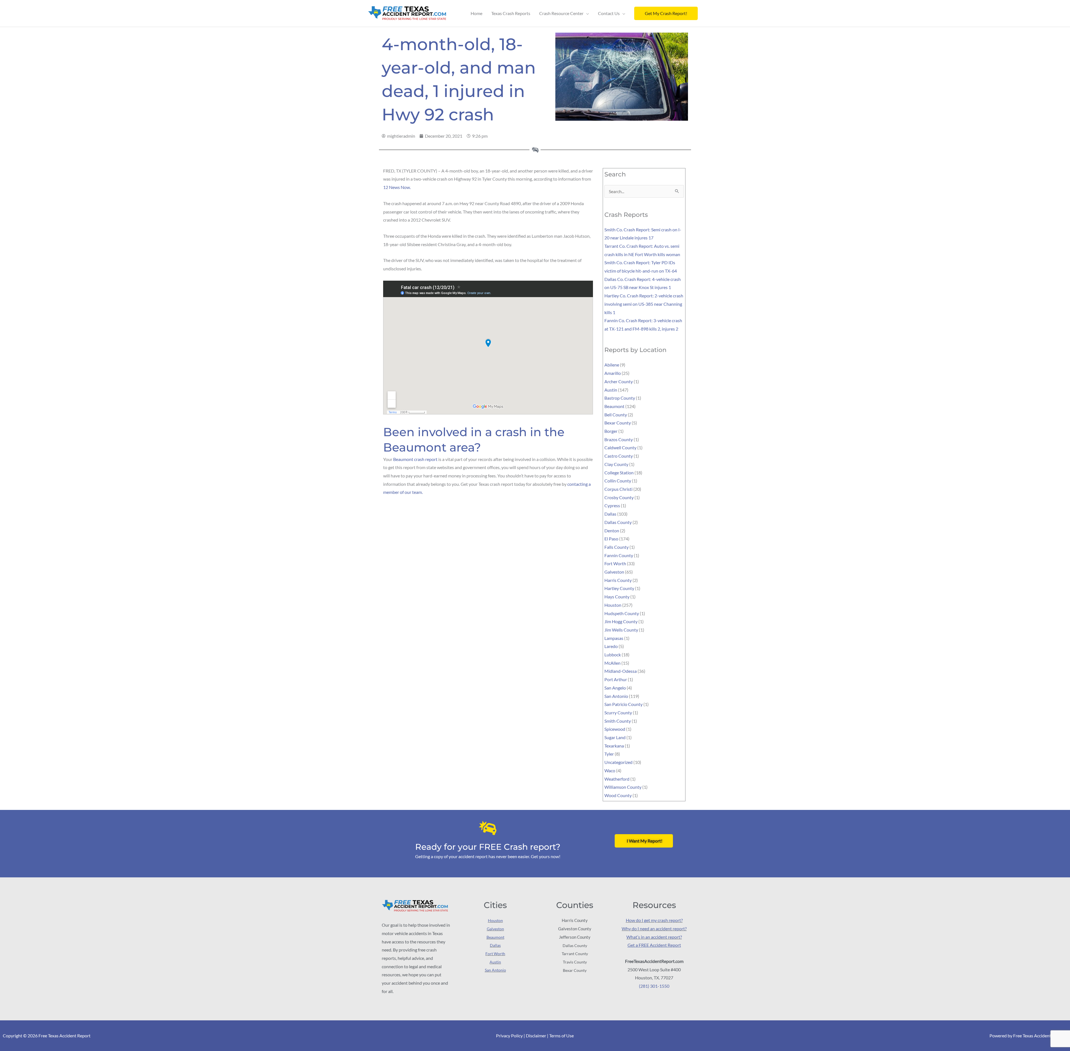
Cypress (612, 505)
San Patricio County (623, 704)
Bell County (615, 414)
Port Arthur (615, 679)
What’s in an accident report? (654, 937)
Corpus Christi (618, 489)
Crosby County (619, 497)
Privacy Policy (509, 1035)
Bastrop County (619, 398)
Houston (612, 605)
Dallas (610, 513)
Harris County (618, 580)
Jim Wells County (621, 629)
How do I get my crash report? (654, 920)
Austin (610, 389)
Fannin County (618, 555)
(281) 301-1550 (654, 986)
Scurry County (618, 712)
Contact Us (609, 13)
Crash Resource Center (561, 13)
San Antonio (616, 696)
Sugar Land (615, 737)
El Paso (611, 538)
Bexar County (617, 422)
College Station (619, 472)
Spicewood (614, 729)
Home (476, 13)
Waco (609, 770)
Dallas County (618, 522)
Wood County (618, 795)
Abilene (611, 364)
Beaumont (614, 406)
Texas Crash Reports (510, 13)
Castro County (618, 455)
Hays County (616, 596)
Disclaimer (536, 1035)
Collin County (617, 480)
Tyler (609, 753)
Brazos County (618, 439)
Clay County (616, 464)
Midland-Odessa (620, 671)
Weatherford (616, 778)
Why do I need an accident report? (654, 928)
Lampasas (613, 638)
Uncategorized (618, 762)
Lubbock (612, 654)
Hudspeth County (621, 613)
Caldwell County (620, 447)
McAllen (612, 663)
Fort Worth (615, 563)
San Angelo (615, 687)
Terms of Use (561, 1035)
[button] (666, 13)
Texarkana (614, 745)
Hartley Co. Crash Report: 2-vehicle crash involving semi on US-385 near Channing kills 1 (643, 304)
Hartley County (619, 588)
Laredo (611, 646)
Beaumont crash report (415, 459)
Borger (610, 431)
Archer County (618, 381)
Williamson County (622, 787)
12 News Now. (397, 187)
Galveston (614, 571)
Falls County (616, 547)
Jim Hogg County (621, 621)
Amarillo (612, 373)
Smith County (617, 721)
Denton (611, 530)
